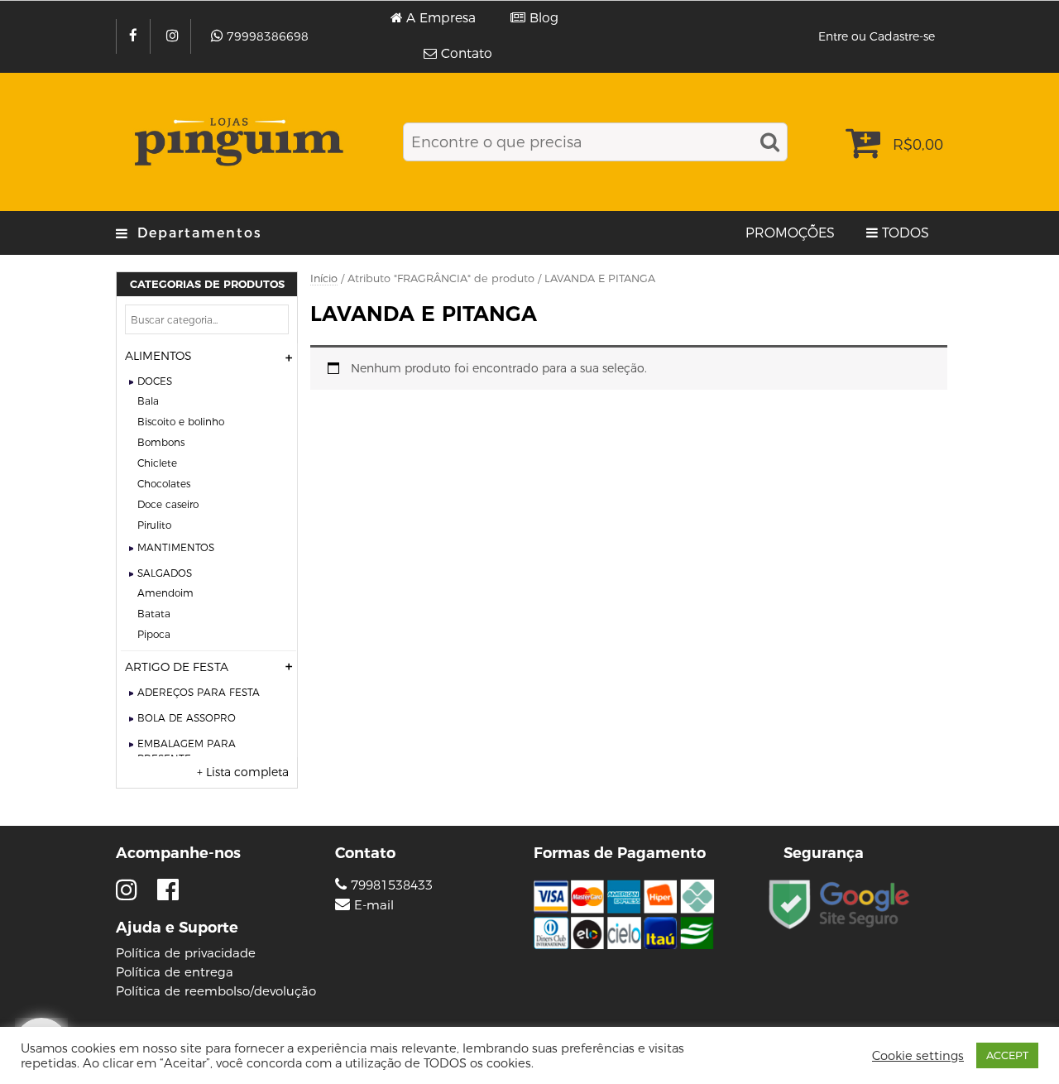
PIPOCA (153, 634)
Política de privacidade (186, 953)
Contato (466, 53)
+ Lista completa (243, 772)
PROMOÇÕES (790, 233)
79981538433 (390, 885)
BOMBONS (160, 442)
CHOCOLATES (163, 483)
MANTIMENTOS (175, 547)
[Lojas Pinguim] (236, 142)
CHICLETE (157, 463)
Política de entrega (174, 972)
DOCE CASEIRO (168, 504)
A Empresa (441, 18)
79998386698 (268, 36)
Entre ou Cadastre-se (876, 36)
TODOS (905, 233)
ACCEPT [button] (1007, 1055)
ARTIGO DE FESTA (176, 667)
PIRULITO (154, 525)
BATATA (153, 613)
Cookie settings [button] (918, 1055)
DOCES (154, 381)
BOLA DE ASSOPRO (186, 718)
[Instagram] (174, 36)
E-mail (374, 905)
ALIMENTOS (158, 355)
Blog (544, 18)
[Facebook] (135, 36)
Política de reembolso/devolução (216, 991)
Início (324, 278)
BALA (148, 401)
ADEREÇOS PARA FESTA (198, 692)
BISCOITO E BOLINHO (180, 421)
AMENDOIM (165, 593)
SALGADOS (164, 573)
